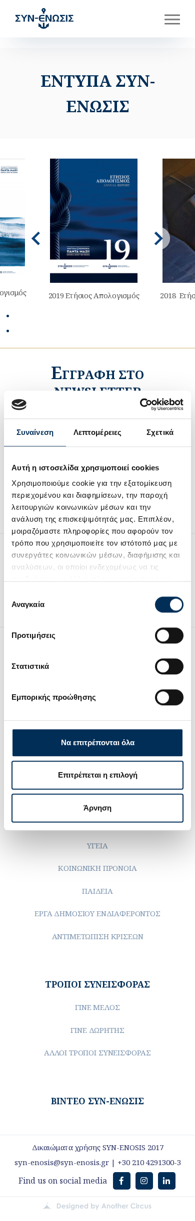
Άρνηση (98, 808)
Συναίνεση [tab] (35, 432)
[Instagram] (144, 1181)
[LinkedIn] (167, 1181)
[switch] (169, 635)
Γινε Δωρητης (97, 1030)
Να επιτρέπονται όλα (97, 742)
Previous (37, 238)
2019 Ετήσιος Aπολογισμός (94, 295)
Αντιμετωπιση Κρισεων (98, 936)
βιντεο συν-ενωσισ (97, 1101)
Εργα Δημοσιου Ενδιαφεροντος (97, 913)
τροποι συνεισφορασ (97, 984)
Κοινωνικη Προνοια (97, 868)
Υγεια (97, 845)
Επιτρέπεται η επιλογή (98, 775)
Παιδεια (97, 891)
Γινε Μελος (97, 1007)
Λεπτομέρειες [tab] (98, 432)
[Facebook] (121, 1181)
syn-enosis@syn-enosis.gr (61, 1162)
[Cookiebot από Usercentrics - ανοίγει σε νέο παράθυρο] (140, 404)
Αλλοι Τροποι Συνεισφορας (97, 1052)
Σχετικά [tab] (160, 432)
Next (159, 238)
